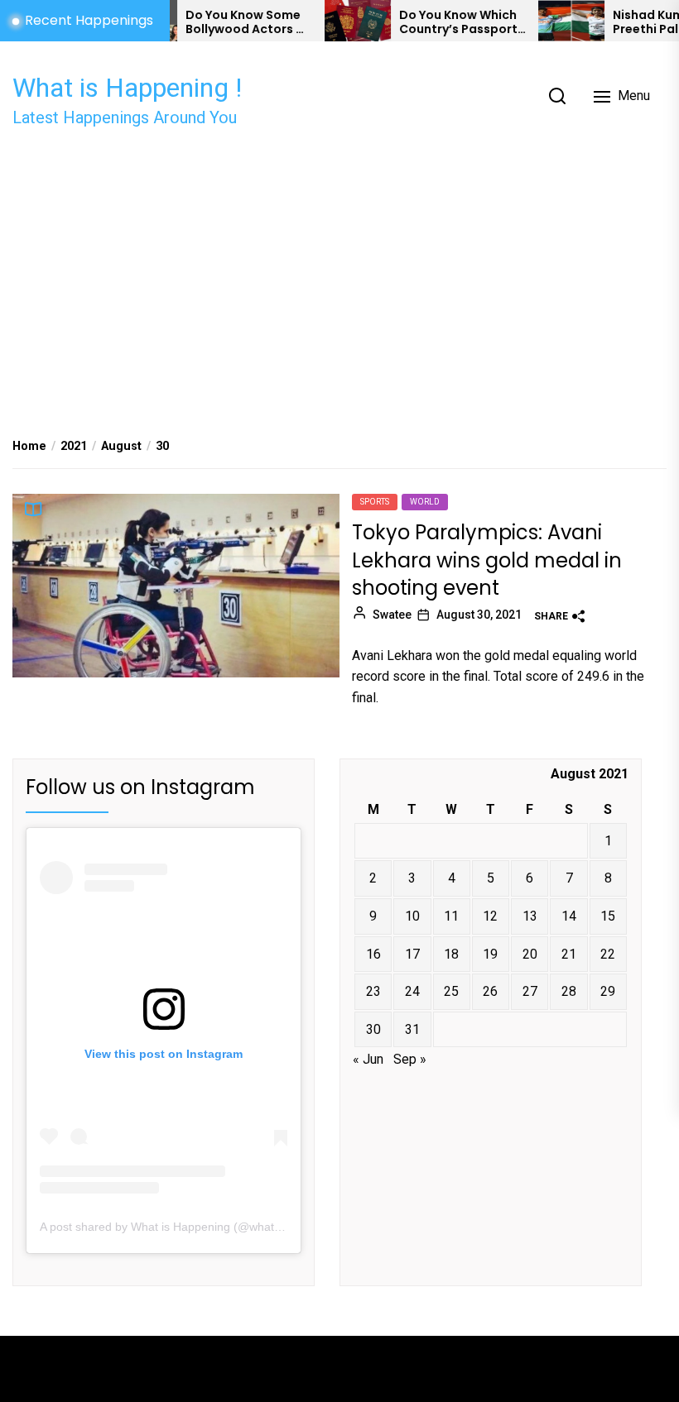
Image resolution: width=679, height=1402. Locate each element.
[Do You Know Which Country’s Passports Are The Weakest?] (337, 20)
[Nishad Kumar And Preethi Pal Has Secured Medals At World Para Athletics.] (551, 20)
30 (373, 1029)
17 (412, 954)
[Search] (557, 95)
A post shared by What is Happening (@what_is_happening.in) (204, 1226)
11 (451, 916)
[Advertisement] (339, 274)
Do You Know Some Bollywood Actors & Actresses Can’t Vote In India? (224, 22)
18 (451, 954)
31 (412, 1029)
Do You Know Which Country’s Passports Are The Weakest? (440, 22)
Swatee (392, 614)
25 (451, 991)
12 (490, 916)
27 (529, 991)
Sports (374, 501)
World (425, 501)
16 (373, 954)
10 (412, 916)
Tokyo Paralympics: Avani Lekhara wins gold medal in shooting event (487, 560)
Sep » (409, 1059)
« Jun (368, 1059)
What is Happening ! (127, 87)
